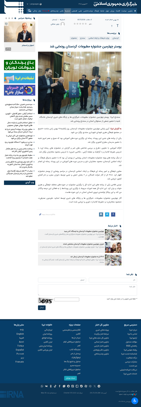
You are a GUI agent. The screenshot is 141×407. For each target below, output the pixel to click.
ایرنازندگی (48, 330)
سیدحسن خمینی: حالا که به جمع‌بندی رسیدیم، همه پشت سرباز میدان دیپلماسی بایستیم (18, 107)
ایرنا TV (44, 11)
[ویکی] (46, 386)
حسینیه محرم (75, 365)
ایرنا (115, 4)
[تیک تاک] (55, 386)
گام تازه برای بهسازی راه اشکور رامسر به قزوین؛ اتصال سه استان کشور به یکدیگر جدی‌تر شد (19, 164)
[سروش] (68, 386)
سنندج (82, 38)
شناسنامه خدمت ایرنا (129, 354)
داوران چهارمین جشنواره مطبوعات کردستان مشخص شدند (83, 244)
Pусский (20, 354)
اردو (22, 358)
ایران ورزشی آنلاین (45, 350)
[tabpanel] (19, 36)
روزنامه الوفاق (47, 338)
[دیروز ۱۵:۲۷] (19, 31)
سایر (30, 11)
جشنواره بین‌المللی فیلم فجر (71, 343)
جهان (107, 11)
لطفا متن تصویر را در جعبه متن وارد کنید (122, 299)
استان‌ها (67, 11)
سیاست (124, 11)
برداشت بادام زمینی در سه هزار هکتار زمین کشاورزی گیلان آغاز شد (19, 150)
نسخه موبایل (70, 378)
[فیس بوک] (59, 386)
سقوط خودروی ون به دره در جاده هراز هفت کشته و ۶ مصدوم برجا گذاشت (18, 156)
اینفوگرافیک (75, 357)
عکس (61, 11)
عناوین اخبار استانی (101, 342)
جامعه (102, 11)
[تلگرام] (99, 386)
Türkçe (20, 346)
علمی (80, 11)
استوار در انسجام (28, 45)
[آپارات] (86, 386)
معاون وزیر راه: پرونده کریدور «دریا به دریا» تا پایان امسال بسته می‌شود (18, 130)
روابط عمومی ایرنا (130, 350)
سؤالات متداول (131, 342)
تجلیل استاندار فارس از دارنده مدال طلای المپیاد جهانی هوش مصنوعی (19, 124)
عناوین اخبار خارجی (101, 346)
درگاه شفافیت (131, 358)
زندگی (35, 11)
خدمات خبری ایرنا (130, 374)
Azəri (21, 342)
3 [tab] (9, 18)
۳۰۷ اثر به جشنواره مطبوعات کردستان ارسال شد (87, 256)
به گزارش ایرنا (116, 128)
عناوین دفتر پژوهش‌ (101, 350)
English (20, 334)
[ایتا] (73, 386)
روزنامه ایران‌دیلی (45, 346)
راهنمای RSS (131, 346)
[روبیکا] (90, 386)
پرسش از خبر (75, 353)
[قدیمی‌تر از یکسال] (113, 234)
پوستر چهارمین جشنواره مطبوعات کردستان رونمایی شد (85, 46)
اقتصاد (118, 11)
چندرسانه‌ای (54, 11)
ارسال (42, 307)
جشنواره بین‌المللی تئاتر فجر (71, 371)
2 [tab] (12, 18)
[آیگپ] (77, 386)
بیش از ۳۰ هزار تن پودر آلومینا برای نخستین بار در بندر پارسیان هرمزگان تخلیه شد (19, 173)
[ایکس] (95, 386)
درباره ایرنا (133, 330)
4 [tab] (6, 18)
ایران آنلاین (48, 342)
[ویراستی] (64, 386)
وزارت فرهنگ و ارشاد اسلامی (99, 38)
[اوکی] (51, 386)
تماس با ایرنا (132, 334)
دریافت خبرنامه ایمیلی (128, 370)
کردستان (54, 19)
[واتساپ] (42, 386)
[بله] (81, 386)
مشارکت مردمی (131, 362)
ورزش (112, 11)
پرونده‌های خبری (102, 330)
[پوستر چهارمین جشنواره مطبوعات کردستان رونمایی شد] (80, 83)
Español (20, 350)
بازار (39, 11)
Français (19, 362)
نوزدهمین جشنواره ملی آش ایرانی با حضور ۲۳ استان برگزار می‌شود (19, 137)
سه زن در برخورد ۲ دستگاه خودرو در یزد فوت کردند (18, 143)
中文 (22, 330)
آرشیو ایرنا (133, 338)
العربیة (21, 338)
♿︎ (135, 400)
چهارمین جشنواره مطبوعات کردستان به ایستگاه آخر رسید (84, 231)
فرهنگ (96, 11)
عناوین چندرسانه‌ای (101, 354)
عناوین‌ (130, 11)
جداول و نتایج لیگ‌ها (72, 361)
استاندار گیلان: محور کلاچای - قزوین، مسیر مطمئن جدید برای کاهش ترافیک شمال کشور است (18, 116)
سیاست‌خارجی (88, 11)
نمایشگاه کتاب (75, 349)
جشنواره (74, 38)
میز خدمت (133, 366)
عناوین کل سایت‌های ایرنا (99, 338)
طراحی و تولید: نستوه (125, 394)
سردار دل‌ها (76, 338)
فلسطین (74, 11)
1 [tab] (15, 18)
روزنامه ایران (47, 334)
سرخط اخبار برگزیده (101, 334)
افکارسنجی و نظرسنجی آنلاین (71, 332)
